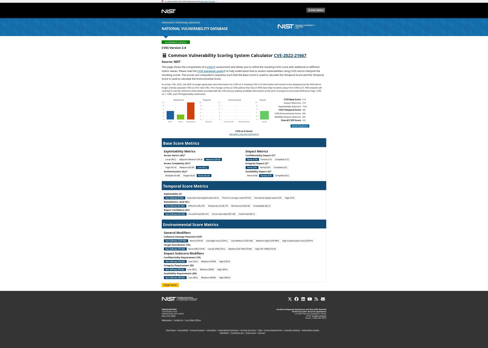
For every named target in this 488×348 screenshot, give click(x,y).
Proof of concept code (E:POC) (236, 197)
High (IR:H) (222, 269)
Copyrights (211, 330)
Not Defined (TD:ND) (175, 248)
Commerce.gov (237, 333)
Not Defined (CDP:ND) (176, 240)
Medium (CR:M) (208, 261)
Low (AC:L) (202, 167)
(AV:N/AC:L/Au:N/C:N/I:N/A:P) (244, 134)
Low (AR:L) (193, 277)
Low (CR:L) (193, 261)
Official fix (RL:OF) (196, 205)
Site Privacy (171, 330)
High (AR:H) (224, 277)
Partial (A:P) (266, 175)
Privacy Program (197, 330)
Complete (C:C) (282, 159)
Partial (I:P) (265, 167)
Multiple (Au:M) (172, 175)
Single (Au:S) (189, 175)
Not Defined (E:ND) (174, 197)
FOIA (260, 330)
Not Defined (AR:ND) (175, 277)
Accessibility (183, 330)
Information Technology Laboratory (181, 22)
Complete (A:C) (282, 175)
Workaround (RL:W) (240, 205)
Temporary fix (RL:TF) (218, 205)
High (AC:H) (170, 167)
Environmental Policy (273, 330)
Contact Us (178, 320)
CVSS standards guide (210, 71)
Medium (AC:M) (187, 167)
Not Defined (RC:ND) (175, 214)
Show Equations (300, 126)
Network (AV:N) (213, 159)
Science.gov (251, 333)
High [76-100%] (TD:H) (265, 248)
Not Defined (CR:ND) (175, 261)
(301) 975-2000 (169, 315)
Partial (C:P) (266, 159)
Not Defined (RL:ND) (175, 205)
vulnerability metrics (176, 42)
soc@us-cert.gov (319, 315)
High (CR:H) (224, 261)
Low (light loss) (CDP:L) (217, 240)
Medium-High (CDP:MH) (267, 240)
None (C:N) (252, 159)
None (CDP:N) (196, 240)
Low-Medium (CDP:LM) (242, 240)
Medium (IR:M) (207, 269)
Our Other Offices (193, 320)
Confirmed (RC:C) (247, 214)
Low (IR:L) (192, 269)
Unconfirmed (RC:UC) (198, 214)
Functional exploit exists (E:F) (268, 197)
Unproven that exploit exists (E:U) (203, 197)
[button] (316, 10)
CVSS (210, 67)
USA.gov (261, 333)
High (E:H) (289, 197)
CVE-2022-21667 (290, 55)
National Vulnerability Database (195, 28)
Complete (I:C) (280, 167)
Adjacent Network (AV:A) (191, 159)
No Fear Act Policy (248, 330)
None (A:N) (252, 175)
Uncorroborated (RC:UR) (223, 214)
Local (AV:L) (170, 159)
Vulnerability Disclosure (228, 330)
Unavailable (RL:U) (261, 205)
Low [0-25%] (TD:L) (216, 248)
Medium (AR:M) (208, 277)
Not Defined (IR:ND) (174, 269)
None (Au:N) (204, 175)
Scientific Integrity (292, 330)
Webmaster (167, 320)
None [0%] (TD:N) (196, 248)
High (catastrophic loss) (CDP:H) (297, 240)
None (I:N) (252, 167)
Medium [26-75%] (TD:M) (240, 248)
